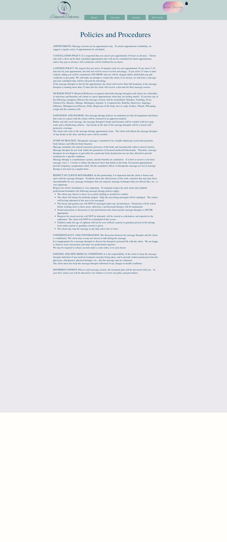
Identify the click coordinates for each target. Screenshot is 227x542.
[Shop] (186, 3)
